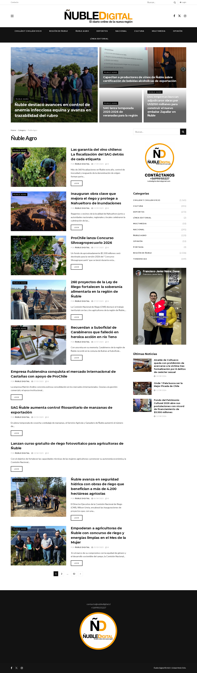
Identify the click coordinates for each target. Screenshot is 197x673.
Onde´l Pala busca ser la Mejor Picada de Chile (168, 385)
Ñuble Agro (82, 31)
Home (13, 130)
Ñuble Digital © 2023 (162, 668)
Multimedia (158, 31)
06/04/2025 (98, 498)
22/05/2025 (38, 417)
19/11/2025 (110, 121)
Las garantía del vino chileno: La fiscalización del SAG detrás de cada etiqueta (97, 154)
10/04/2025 (38, 453)
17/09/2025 (98, 164)
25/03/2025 (98, 547)
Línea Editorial (99, 38)
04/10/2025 (154, 121)
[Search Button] (174, 2)
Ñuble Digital (26, 121)
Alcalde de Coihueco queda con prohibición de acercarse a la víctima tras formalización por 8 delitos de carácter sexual (170, 366)
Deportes (102, 31)
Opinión (177, 31)
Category (22, 130)
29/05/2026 (110, 87)
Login (183, 2)
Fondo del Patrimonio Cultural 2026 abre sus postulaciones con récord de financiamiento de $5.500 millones (169, 406)
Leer (76, 183)
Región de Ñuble (58, 31)
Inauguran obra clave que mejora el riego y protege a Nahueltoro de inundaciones (96, 198)
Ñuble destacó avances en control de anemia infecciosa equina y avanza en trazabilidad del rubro (53, 110)
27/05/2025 (38, 381)
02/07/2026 (42, 121)
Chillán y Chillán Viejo (28, 31)
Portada (138, 247)
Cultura (139, 31)
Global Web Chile (179, 668)
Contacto (14, 2)
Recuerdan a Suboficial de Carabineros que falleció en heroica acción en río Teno (95, 332)
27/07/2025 (98, 247)
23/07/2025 (98, 342)
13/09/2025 (98, 208)
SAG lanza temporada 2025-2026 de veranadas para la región (120, 111)
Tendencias (140, 259)
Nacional (121, 31)
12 (74, 574)
